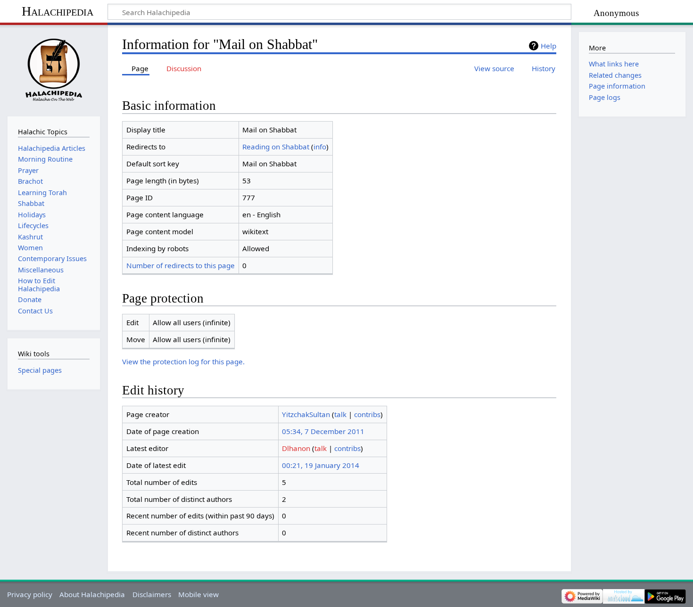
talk (340, 414)
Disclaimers (151, 594)
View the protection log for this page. (183, 361)
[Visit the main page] (53, 69)
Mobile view (198, 594)
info (320, 146)
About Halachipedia (92, 594)
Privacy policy (29, 594)
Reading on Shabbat (275, 146)
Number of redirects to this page (180, 265)
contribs (367, 414)
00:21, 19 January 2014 (320, 465)
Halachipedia (57, 11)
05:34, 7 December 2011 (323, 431)
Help (548, 45)
